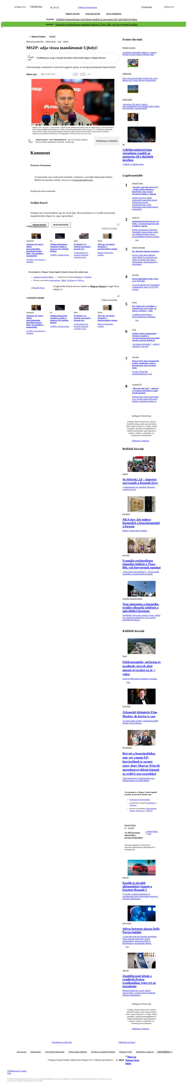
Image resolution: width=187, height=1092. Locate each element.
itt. (73, 142)
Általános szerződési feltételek (103, 1052)
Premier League (129, 48)
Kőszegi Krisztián (138, 248)
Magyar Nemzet (38, 36)
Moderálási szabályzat (145, 1052)
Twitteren (87, 277)
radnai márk (127, 100)
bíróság (100, 241)
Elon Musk (126, 706)
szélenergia (127, 74)
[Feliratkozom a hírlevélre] (36, 7)
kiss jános (126, 555)
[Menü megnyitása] (169, 7)
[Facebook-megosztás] (117, 74)
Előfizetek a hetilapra (140, 441)
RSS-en (81, 280)
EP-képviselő (127, 748)
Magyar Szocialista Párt (34, 41)
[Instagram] (110, 275)
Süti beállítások (164, 1052)
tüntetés (125, 474)
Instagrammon (55, 280)
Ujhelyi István (50, 41)
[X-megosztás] (112, 74)
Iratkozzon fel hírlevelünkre (43, 277)
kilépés (65, 41)
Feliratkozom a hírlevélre (106, 141)
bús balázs (126, 514)
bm (51, 241)
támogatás (131, 828)
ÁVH (134, 330)
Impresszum (21, 1052)
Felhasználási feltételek (77, 1052)
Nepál (125, 656)
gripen (134, 302)
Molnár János (31, 74)
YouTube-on (71, 280)
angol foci (135, 218)
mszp (59, 41)
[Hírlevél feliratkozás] (115, 272)
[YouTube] (110, 279)
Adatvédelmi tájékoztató (54, 1052)
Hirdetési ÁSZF (125, 1052)
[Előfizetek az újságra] (147, 7)
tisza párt (135, 275)
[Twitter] (115, 275)
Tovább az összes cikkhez (109, 300)
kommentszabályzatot (83, 180)
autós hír (126, 877)
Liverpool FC (137, 385)
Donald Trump (137, 183)
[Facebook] (105, 275)
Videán (63, 280)
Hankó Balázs (130, 825)
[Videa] (105, 279)
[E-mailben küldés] (107, 74)
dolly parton (127, 923)
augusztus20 (30, 241)
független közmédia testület (132, 599)
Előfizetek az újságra (127, 1042)
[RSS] (115, 279)
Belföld (52, 36)
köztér (76, 241)
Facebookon (77, 277)
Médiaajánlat (36, 1052)
